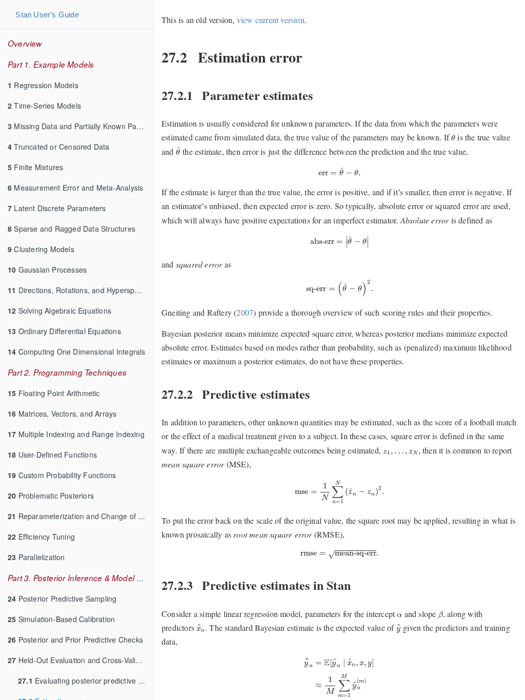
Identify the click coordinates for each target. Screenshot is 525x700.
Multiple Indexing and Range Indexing (76, 434)
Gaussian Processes (47, 269)
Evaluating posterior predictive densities (85, 680)
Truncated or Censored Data (59, 146)
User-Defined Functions (52, 454)
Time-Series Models (44, 105)
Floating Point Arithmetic (54, 393)
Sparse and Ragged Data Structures (71, 228)
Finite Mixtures (35, 167)
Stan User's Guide (46, 14)
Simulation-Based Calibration (61, 619)
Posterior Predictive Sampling (62, 598)
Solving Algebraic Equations (59, 310)
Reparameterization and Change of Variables (80, 516)
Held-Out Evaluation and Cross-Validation (80, 660)
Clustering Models (41, 249)
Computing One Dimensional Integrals (77, 351)
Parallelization (36, 557)
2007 (244, 312)
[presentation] (453, 137)
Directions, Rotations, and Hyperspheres (80, 290)
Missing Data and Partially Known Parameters (80, 126)
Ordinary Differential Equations (64, 331)
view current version (271, 19)
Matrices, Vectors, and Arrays (62, 413)
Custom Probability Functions (62, 475)
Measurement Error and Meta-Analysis (75, 187)
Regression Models (43, 85)
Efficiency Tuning (41, 536)
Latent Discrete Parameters (57, 208)
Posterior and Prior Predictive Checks (75, 639)
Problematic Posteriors (51, 495)
